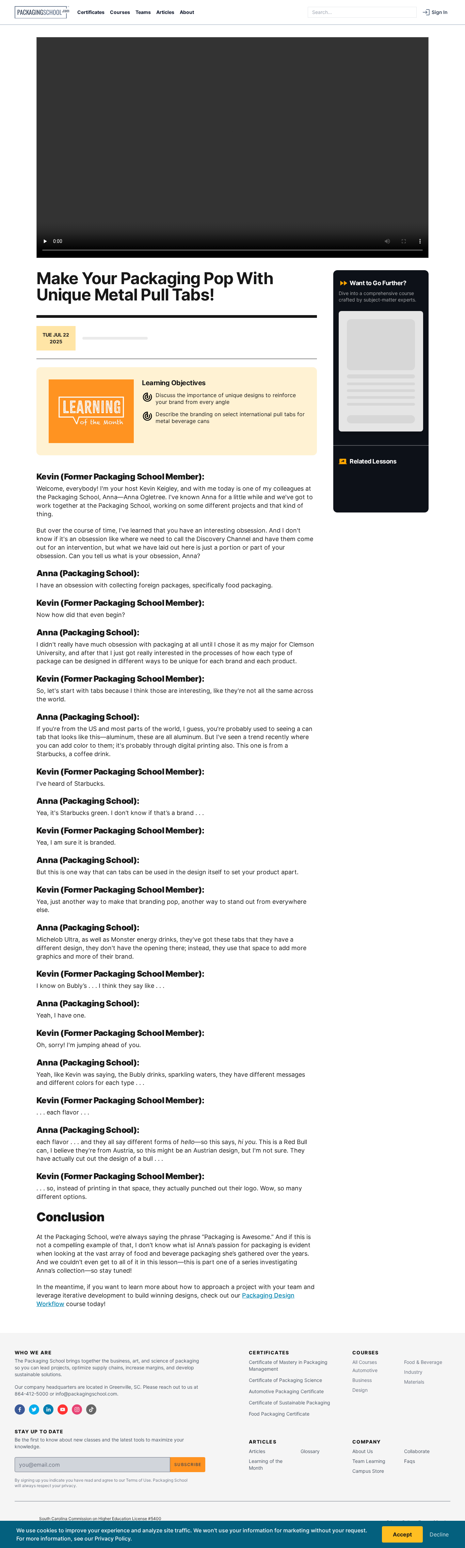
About (187, 12)
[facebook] (20, 1409)
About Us (362, 1451)
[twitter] (34, 1409)
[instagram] (77, 1409)
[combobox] (362, 12)
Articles (165, 12)
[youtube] (63, 1409)
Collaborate (417, 1451)
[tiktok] (91, 1409)
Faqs (409, 1461)
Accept (402, 1534)
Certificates (91, 12)
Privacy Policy (112, 1538)
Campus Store (368, 1471)
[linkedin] (48, 1409)
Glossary (310, 1451)
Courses (120, 12)
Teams (143, 12)
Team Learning (368, 1461)
